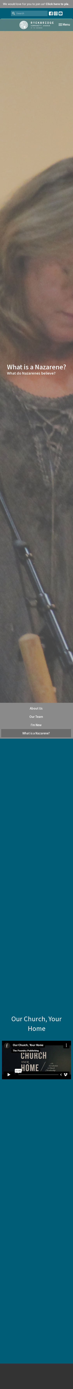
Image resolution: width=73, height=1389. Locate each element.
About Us (36, 708)
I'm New (36, 725)
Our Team (36, 717)
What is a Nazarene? (36, 733)
